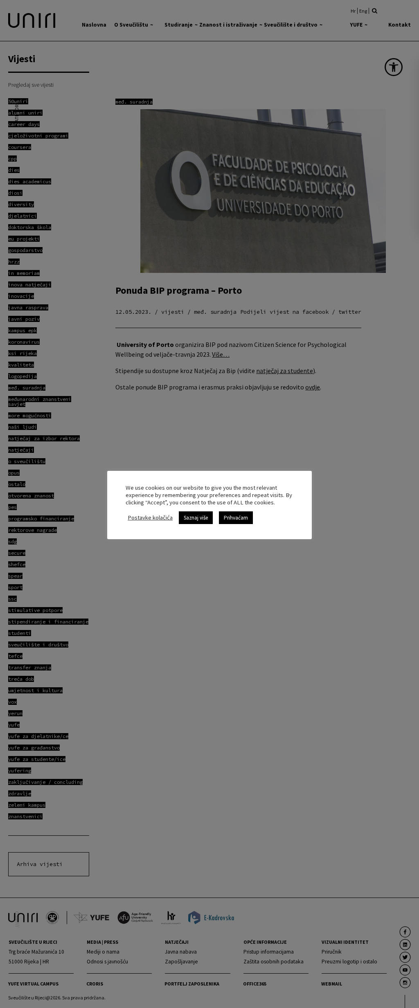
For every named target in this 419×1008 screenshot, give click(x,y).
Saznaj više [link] (196, 517)
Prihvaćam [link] (236, 517)
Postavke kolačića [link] (150, 517)
